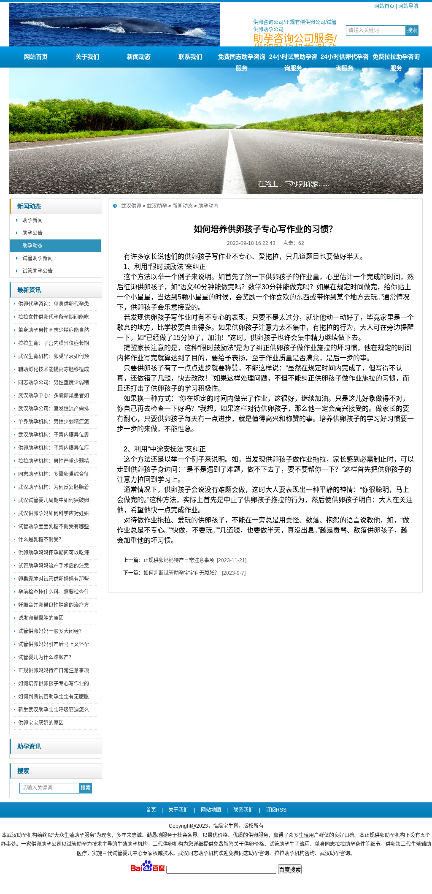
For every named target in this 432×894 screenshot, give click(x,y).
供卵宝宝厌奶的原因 (41, 723)
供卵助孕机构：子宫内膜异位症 (53, 448)
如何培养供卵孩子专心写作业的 (53, 684)
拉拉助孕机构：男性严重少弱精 (53, 461)
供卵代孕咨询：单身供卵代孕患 (53, 304)
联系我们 (190, 56)
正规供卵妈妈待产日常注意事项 (53, 671)
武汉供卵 (131, 206)
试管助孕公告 (37, 271)
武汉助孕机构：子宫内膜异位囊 (53, 435)
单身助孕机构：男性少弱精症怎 (53, 422)
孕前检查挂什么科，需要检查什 (53, 592)
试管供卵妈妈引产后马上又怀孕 (53, 644)
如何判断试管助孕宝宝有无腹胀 (53, 697)
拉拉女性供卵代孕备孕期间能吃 (53, 317)
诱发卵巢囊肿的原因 (41, 618)
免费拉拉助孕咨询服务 (396, 60)
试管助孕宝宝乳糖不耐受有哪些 (53, 527)
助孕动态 (32, 246)
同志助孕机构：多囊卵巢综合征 (53, 474)
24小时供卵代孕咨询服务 (345, 60)
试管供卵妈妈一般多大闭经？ (51, 631)
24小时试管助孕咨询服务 (293, 60)
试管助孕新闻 (37, 258)
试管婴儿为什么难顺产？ (46, 657)
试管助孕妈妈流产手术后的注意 (53, 566)
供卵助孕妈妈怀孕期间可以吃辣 (53, 553)
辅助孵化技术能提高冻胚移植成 (53, 369)
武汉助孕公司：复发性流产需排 (53, 409)
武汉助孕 (157, 206)
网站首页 (384, 6)
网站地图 (211, 810)
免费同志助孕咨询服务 (241, 60)
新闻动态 (139, 56)
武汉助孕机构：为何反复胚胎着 (53, 487)
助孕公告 (32, 233)
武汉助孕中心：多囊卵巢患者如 (53, 396)
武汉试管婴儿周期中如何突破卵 (53, 500)
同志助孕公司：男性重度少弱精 (53, 383)
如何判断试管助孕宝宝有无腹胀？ (181, 573)
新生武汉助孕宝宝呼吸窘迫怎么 (53, 710)
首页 (151, 810)
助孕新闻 (32, 220)
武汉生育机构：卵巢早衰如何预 (53, 356)
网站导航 (408, 6)
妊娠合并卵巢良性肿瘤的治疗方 (53, 605)
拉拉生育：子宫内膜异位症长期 (53, 343)
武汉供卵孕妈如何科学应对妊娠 (53, 513)
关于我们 (87, 56)
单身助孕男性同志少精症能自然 (53, 330)
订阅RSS (276, 810)
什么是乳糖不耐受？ (41, 540)
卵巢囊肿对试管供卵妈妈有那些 (53, 579)
